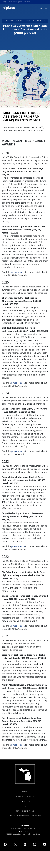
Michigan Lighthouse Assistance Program (25, 21)
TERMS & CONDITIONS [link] (25, 811)
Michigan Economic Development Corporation (16, 2)
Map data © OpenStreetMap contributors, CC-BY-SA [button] (18, 107)
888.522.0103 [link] (26, 831)
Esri (48, 107)
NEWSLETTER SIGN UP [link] (25, 796)
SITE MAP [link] (25, 806)
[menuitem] (40, 7)
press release (18, 272)
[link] (8, 7)
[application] (25, 90)
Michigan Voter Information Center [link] (25, 816)
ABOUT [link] (25, 792)
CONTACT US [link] (25, 801)
